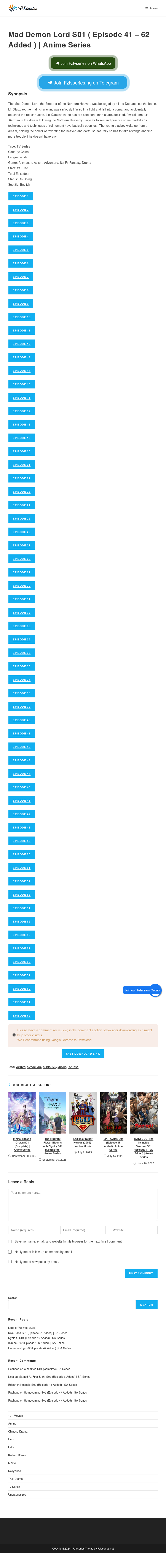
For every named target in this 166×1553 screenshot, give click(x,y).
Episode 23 (21, 492)
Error (11, 1439)
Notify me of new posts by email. (37, 1261)
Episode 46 (21, 800)
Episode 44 (21, 774)
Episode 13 (21, 357)
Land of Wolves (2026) (22, 1328)
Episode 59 (21, 975)
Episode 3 (21, 223)
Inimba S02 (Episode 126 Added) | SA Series (36, 1343)
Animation (49, 1066)
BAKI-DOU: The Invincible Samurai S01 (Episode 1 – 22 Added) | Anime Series (143, 1148)
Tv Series (14, 1487)
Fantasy (73, 1066)
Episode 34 (21, 639)
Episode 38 (21, 693)
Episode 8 (21, 290)
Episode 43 (21, 760)
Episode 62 (21, 1015)
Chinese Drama (17, 1431)
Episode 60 (21, 989)
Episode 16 (21, 398)
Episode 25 (21, 518)
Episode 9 (21, 303)
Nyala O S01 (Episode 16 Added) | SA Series (36, 1338)
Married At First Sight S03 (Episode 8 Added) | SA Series (54, 1376)
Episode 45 (21, 787)
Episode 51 (21, 868)
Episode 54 (21, 908)
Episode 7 (21, 277)
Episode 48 (21, 827)
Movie (12, 1463)
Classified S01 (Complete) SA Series (47, 1369)
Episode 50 (21, 854)
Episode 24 (21, 505)
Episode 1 (21, 196)
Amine (12, 1423)
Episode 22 (21, 478)
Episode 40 (21, 720)
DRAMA (61, 1066)
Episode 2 (21, 209)
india (11, 1447)
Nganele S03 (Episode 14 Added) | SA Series (48, 1384)
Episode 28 (21, 559)
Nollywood (14, 1471)
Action (21, 1066)
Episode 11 (21, 330)
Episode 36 (21, 666)
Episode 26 (21, 532)
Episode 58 (21, 962)
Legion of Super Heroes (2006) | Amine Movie (83, 1142)
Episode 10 (21, 317)
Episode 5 (21, 250)
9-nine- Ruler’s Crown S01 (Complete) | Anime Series (22, 1144)
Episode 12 (21, 344)
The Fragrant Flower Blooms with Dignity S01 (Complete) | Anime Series (52, 1146)
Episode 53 (21, 895)
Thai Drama (15, 1479)
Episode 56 (21, 935)
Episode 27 (21, 545)
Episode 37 (21, 680)
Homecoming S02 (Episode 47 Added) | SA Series (39, 1348)
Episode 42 (21, 747)
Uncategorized (17, 1494)
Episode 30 (21, 586)
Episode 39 (21, 706)
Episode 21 (21, 465)
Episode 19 (21, 438)
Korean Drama (17, 1455)
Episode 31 (21, 599)
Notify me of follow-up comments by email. (44, 1251)
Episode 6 (21, 263)
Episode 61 (21, 1002)
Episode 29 (21, 572)
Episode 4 (21, 236)
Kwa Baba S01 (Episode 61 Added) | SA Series (37, 1333)
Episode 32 (21, 612)
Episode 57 (21, 948)
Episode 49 (21, 841)
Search (13, 1298)
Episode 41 (21, 733)
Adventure (34, 1066)
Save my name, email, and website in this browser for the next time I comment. (69, 1241)
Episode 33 (21, 626)
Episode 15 (21, 384)
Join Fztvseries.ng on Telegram (85, 82)
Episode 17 (21, 411)
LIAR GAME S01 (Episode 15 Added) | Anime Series (113, 1144)
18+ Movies (15, 1415)
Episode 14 (21, 371)
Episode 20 (21, 451)
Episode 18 (21, 424)
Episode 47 (21, 814)
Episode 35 (21, 653)
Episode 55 (21, 921)
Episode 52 (21, 881)
